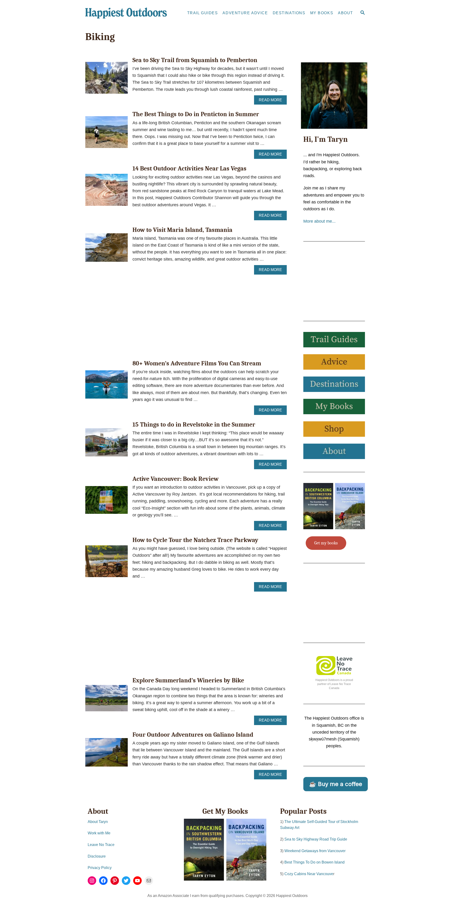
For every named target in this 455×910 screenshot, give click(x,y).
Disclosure (97, 856)
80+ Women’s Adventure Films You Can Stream (196, 363)
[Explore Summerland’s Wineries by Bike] (106, 700)
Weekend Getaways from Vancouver (315, 851)
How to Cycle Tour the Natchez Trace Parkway (195, 540)
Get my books (326, 543)
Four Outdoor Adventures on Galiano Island (192, 734)
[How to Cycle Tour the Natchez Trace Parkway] (106, 563)
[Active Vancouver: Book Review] (106, 502)
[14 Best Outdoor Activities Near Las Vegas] (106, 192)
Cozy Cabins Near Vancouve (308, 874)
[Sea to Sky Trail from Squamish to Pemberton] (106, 80)
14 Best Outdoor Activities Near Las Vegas (189, 168)
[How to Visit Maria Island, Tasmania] (106, 249)
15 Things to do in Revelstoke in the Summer (193, 424)
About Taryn (98, 822)
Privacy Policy (100, 868)
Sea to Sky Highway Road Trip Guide (315, 839)
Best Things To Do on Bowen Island (314, 862)
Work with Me (99, 833)
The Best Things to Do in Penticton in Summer (195, 114)
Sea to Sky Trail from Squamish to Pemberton (194, 60)
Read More (272, 101)
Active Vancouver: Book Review (175, 479)
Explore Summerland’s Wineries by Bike (188, 680)
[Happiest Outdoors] (128, 13)
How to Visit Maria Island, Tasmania (182, 230)
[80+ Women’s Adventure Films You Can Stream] (106, 386)
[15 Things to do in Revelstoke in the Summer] (106, 444)
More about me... (319, 221)
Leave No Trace (101, 845)
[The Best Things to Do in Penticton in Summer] (106, 134)
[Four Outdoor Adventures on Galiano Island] (106, 754)
